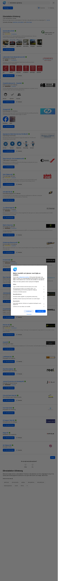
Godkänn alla (40, 311)
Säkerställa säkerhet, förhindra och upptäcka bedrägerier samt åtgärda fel (27, 304)
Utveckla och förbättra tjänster (20, 291)
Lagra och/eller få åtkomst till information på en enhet (25, 286)
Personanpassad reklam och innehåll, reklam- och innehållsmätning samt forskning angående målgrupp (25, 289)
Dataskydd (29, 314)
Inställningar (29, 311)
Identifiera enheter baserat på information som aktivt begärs (26, 298)
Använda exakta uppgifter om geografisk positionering (25, 296)
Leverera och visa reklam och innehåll (21, 306)
